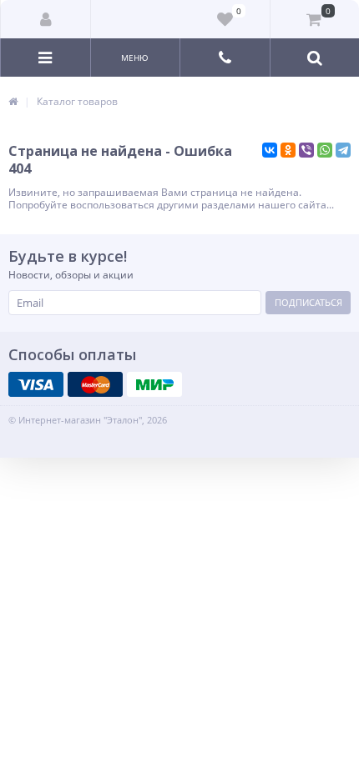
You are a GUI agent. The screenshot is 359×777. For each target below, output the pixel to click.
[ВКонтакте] (269, 150)
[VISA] (35, 384)
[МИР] (154, 384)
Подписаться (308, 302)
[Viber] (306, 150)
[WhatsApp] (324, 150)
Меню (135, 57)
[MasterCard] (95, 384)
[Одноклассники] (288, 150)
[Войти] (46, 19)
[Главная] (13, 101)
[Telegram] (343, 150)
